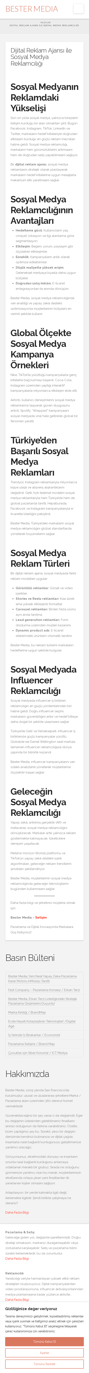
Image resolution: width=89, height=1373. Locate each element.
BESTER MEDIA (31, 8)
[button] (78, 8)
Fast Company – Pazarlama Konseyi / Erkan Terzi (44, 990)
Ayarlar (44, 1353)
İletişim (41, 917)
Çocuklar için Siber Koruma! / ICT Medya (37, 1053)
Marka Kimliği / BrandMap (27, 1012)
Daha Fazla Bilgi (17, 1212)
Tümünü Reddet (44, 1364)
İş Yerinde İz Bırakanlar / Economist (34, 1035)
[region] (44, 1337)
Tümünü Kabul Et (44, 1341)
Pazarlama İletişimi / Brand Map (31, 1044)
